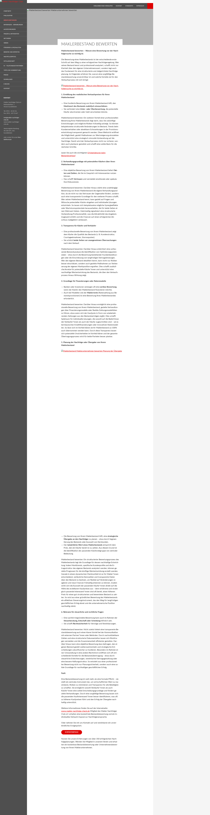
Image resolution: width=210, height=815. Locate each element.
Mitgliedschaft (9, 61)
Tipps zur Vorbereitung (12, 70)
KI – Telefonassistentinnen (13, 65)
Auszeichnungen (10, 29)
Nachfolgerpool (10, 56)
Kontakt (119, 6)
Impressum (140, 6)
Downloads (8, 79)
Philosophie (8, 15)
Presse (6, 75)
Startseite (7, 11)
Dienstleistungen (10, 20)
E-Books (6, 84)
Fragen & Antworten (11, 33)
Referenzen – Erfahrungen (13, 24)
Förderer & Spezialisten (12, 47)
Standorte (129, 6)
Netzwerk (7, 38)
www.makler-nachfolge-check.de (75, 711)
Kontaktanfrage (71, 732)
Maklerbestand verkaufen (103, 6)
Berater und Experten (11, 52)
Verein (6, 43)
